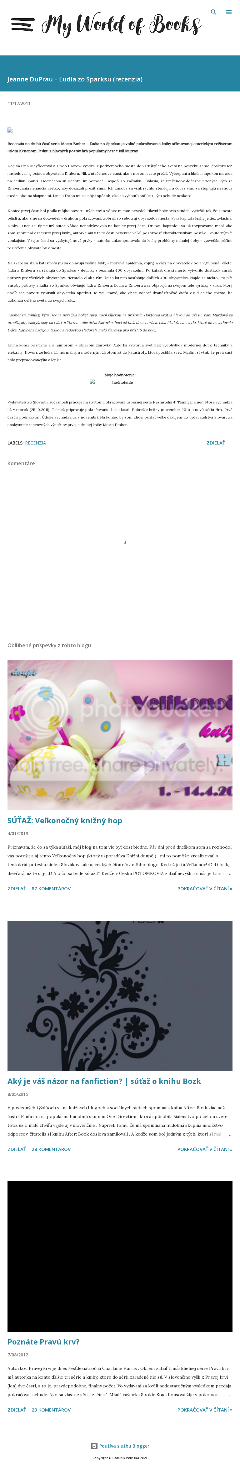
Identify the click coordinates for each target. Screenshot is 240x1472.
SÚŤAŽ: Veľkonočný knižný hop (65, 820)
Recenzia (35, 443)
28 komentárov (51, 1149)
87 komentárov (51, 888)
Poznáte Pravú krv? (44, 1341)
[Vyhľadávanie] (214, 11)
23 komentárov (51, 1410)
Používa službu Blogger (123, 1446)
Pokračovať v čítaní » (205, 888)
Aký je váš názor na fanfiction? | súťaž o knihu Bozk (104, 1081)
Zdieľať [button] (216, 443)
